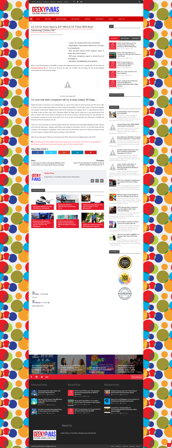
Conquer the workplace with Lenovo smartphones (84, 43)
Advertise (53, 1)
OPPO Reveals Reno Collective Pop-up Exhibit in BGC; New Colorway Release (127, 209)
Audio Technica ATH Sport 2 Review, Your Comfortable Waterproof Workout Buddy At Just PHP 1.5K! (127, 166)
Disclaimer (60, 1)
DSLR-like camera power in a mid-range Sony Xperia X (93, 225)
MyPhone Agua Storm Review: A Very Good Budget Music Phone (127, 195)
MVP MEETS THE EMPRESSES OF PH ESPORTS (83, 61)
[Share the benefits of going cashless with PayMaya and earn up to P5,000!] (71, 374)
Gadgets (52, 142)
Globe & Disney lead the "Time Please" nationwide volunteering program (124, 391)
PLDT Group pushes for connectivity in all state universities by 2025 (125, 63)
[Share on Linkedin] (77, 152)
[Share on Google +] (64, 152)
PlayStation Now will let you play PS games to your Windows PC (92, 206)
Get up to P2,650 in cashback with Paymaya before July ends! (100, 370)
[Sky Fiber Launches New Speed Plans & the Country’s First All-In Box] (43, 374)
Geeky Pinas (34, 446)
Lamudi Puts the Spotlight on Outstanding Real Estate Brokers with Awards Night (124, 409)
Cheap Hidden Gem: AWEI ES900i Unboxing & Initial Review (128, 125)
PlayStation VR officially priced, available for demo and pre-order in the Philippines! (41, 223)
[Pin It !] (91, 152)
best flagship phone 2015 (41, 142)
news (82, 142)
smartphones (44, 144)
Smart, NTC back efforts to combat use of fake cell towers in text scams (129, 54)
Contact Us (46, 1)
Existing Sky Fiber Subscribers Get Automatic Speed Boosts (49, 391)
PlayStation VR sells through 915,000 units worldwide (42, 207)
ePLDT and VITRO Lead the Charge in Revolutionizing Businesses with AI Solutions (127, 44)
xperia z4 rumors (68, 144)
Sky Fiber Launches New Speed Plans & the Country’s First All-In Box (50, 410)
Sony (50, 144)
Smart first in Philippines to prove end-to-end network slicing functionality (125, 400)
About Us (39, 1)
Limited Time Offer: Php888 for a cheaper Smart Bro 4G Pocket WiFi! (128, 236)
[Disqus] (67, 262)
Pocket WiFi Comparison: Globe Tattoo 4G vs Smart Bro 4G (127, 222)
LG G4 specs (76, 142)
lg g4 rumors (68, 142)
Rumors (87, 142)
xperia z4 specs (78, 144)
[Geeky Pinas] (45, 9)
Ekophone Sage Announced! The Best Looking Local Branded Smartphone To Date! (127, 151)
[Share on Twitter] (51, 152)
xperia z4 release (57, 144)
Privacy (66, 1)
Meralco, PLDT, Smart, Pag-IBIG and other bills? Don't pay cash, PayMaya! (50, 400)
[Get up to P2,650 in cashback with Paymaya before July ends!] (100, 374)
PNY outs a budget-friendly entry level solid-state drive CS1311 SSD (128, 181)
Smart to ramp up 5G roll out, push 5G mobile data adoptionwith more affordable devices (127, 83)
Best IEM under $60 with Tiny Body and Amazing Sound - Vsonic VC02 (129, 138)
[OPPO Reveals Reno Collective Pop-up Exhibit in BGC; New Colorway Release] (129, 374)
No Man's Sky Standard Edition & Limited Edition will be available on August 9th (67, 223)
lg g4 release (60, 142)
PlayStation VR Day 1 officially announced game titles (67, 206)
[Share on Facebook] (38, 152)
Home (33, 1)
